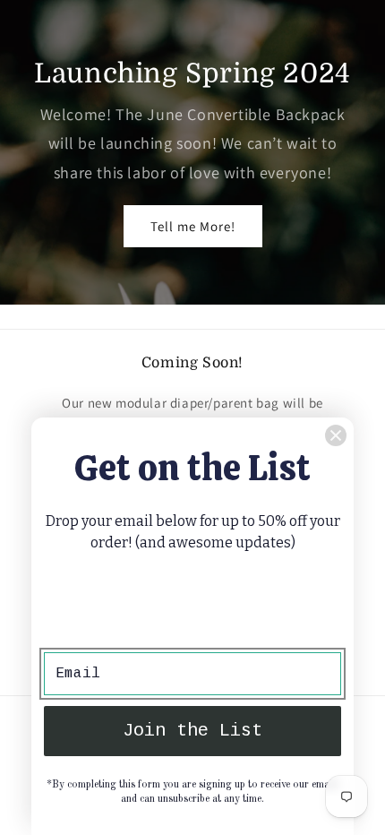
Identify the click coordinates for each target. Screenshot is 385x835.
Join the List (192, 730)
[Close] (335, 435)
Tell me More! (192, 226)
